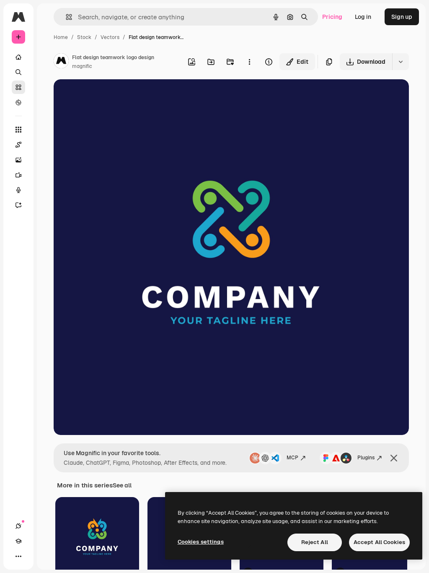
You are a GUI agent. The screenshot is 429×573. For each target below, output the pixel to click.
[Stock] (18, 87)
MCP (292, 457)
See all (122, 485)
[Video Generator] (18, 175)
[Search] (18, 72)
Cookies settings (201, 541)
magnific (82, 66)
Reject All (314, 542)
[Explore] (18, 102)
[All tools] (18, 129)
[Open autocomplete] (65, 17)
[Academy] (18, 541)
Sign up (401, 17)
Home (61, 37)
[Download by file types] (400, 61)
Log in (363, 17)
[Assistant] (18, 205)
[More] (18, 556)
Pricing (332, 17)
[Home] (18, 57)
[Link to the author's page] (61, 62)
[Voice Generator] (18, 190)
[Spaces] (18, 144)
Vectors (110, 37)
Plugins (366, 457)
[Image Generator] (18, 160)
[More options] (249, 61)
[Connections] (18, 526)
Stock (84, 37)
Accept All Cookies (379, 542)
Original (107, 95)
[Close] (394, 458)
